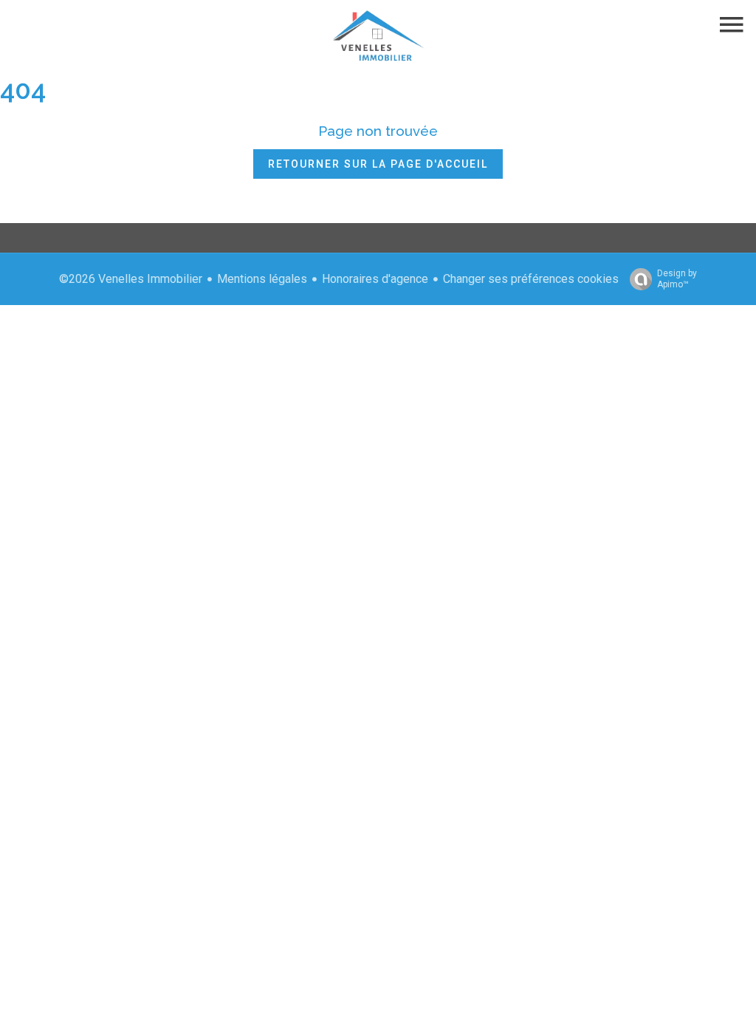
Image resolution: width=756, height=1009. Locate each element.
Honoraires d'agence (375, 279)
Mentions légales (262, 279)
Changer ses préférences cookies (531, 279)
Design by (677, 279)
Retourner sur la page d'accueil (378, 164)
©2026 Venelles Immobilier (130, 279)
